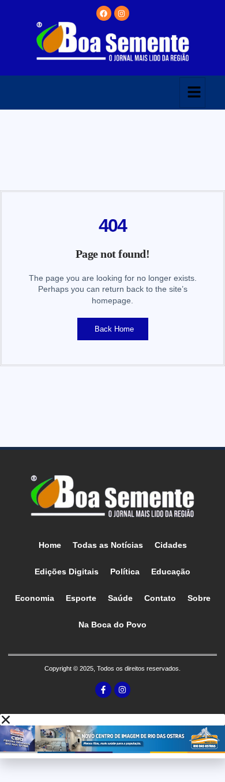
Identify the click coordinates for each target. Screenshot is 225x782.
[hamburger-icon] (192, 92)
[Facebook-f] (103, 690)
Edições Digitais (67, 571)
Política (125, 571)
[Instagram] (121, 13)
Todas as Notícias (108, 545)
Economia (34, 598)
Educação (170, 571)
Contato (160, 598)
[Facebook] (103, 13)
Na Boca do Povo (112, 624)
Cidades (171, 545)
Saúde (120, 598)
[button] (112, 719)
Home (50, 545)
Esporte (81, 598)
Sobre (199, 598)
